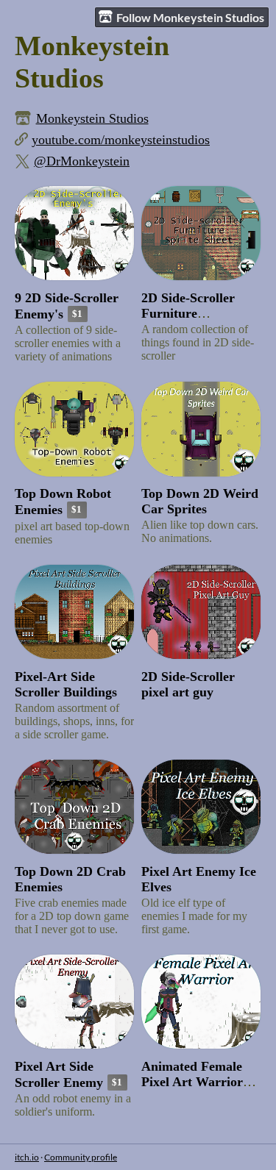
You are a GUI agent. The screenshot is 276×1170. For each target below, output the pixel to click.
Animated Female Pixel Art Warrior (192, 1074)
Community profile (80, 1157)
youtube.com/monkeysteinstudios (121, 139)
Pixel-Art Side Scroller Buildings (66, 684)
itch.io (27, 1157)
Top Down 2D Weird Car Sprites (199, 501)
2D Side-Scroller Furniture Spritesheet (188, 313)
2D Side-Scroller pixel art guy (188, 684)
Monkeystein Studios (92, 118)
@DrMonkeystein (82, 161)
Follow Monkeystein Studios (190, 17)
